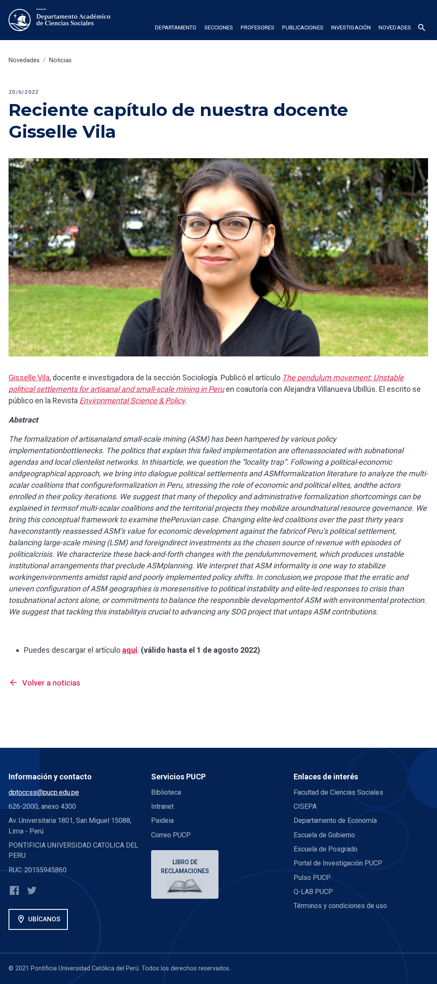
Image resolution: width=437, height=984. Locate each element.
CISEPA (305, 806)
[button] (175, 29)
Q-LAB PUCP (313, 892)
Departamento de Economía (335, 820)
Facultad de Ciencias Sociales (338, 792)
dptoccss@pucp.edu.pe (44, 792)
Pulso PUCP (312, 878)
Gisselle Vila (29, 377)
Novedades (24, 60)
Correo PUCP (171, 835)
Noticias (60, 60)
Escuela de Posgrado (326, 849)
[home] (61, 20)
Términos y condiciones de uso (340, 906)
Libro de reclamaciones (185, 866)
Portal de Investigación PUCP (338, 863)
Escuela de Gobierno (324, 835)
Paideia (162, 820)
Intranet (162, 806)
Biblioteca (166, 792)
